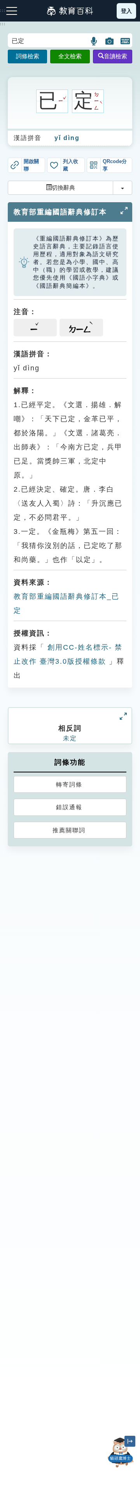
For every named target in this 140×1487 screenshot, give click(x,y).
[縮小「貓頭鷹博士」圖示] (129, 1441)
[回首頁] (70, 11)
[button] (94, 41)
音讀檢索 (115, 56)
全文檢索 (70, 56)
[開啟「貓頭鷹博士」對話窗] (120, 1452)
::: (3, 24)
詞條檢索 (27, 56)
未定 (70, 738)
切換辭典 (63, 187)
